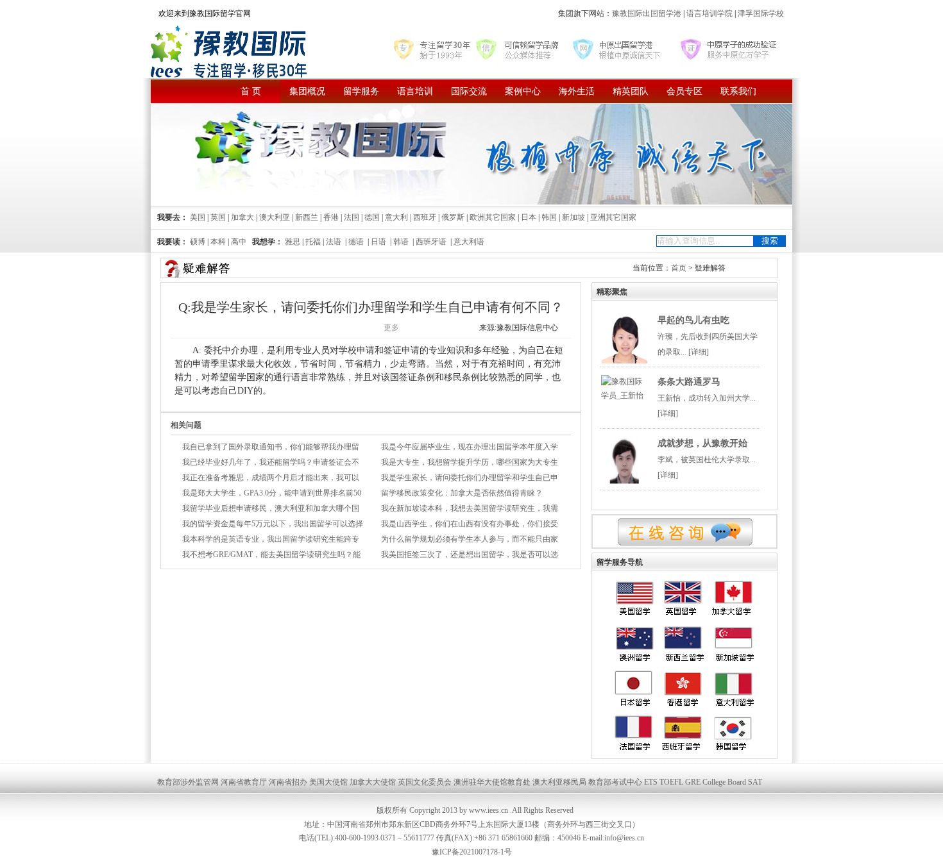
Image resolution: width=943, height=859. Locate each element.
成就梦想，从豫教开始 (702, 443)
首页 (678, 267)
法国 (351, 217)
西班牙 (424, 217)
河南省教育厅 (244, 782)
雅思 (292, 241)
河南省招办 (288, 782)
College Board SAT (732, 782)
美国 (197, 217)
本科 (218, 241)
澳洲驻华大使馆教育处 (492, 782)
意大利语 (469, 241)
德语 (356, 241)
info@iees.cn (624, 837)
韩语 (401, 241)
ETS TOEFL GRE (672, 782)
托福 (313, 241)
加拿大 (242, 217)
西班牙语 (431, 241)
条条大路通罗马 (689, 382)
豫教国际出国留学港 (647, 13)
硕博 (197, 241)
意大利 (396, 217)
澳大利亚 (274, 217)
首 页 (251, 91)
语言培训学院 (709, 13)
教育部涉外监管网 (188, 782)
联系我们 (738, 91)
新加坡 (573, 217)
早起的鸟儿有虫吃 (693, 320)
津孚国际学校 (760, 13)
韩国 (549, 217)
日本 (528, 217)
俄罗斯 (452, 217)
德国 (372, 217)
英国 (218, 217)
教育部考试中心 (615, 782)
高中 (238, 241)
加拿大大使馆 (373, 782)
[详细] (698, 351)
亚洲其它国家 (613, 217)
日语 (378, 241)
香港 (331, 217)
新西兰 (306, 217)
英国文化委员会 (425, 782)
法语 (333, 241)
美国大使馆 (328, 782)
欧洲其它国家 (493, 217)
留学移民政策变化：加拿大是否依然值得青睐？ (462, 492)
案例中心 (523, 91)
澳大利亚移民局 (559, 782)
